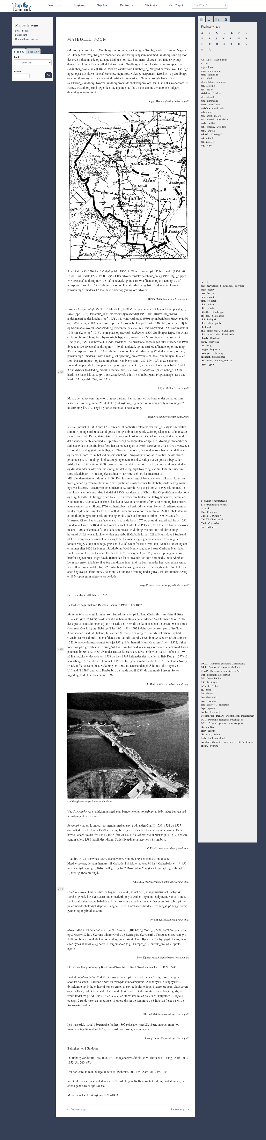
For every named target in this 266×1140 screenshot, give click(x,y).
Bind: (17, 57)
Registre (125, 5)
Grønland (102, 5)
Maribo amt (21, 34)
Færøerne (79, 5)
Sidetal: (18, 71)
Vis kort (150, 5)
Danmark (53, 5)
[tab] (201, 19)
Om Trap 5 (176, 5)
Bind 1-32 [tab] (19, 51)
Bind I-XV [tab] (33, 51)
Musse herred (21, 30)
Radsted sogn (178, 1109)
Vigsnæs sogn (78, 1109)
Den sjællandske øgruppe (27, 39)
